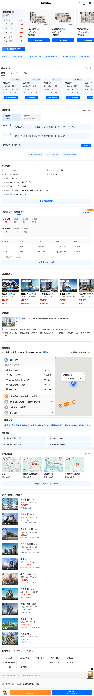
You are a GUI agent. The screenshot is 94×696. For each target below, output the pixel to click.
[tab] (3, 73)
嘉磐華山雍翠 (24, 658)
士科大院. (39, 662)
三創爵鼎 (9, 667)
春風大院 (9, 658)
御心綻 (24, 662)
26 (82, 303)
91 (63, 303)
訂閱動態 (86, 145)
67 (25, 303)
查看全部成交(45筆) (47, 262)
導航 (45, 352)
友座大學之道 (54, 662)
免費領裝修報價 (85, 6)
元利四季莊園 (39, 658)
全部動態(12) (86, 110)
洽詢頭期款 (39, 40)
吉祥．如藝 (55, 658)
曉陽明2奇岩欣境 (9, 662)
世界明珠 (24, 667)
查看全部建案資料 (47, 201)
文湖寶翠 (69, 658)
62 (44, 303)
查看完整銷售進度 (13, 49)
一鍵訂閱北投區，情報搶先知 (47, 484)
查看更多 (87, 454)
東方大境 (69, 662)
